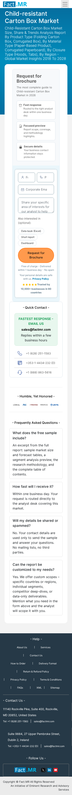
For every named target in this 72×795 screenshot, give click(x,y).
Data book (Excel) (31, 230)
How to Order (18, 663)
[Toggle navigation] (65, 4)
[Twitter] (43, 770)
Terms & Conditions (51, 679)
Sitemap (55, 687)
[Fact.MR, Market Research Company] (15, 4)
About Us (22, 647)
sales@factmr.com (36, 329)
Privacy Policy (40, 278)
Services (45, 647)
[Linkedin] (49, 770)
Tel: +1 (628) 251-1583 (16, 721)
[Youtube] (55, 770)
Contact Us (36, 655)
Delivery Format (48, 663)
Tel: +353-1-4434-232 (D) (23, 746)
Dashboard (27, 243)
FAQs (20, 687)
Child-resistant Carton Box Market (32, 17)
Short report (27, 237)
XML (39, 687)
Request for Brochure (36, 255)
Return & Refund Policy (36, 671)
